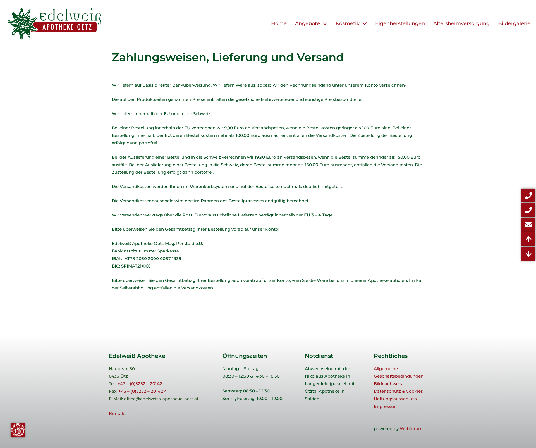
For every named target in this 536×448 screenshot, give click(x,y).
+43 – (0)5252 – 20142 (140, 383)
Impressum (386, 406)
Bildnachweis (388, 383)
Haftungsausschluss (395, 398)
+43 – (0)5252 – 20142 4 (142, 391)
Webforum (411, 428)
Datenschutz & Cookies (398, 391)
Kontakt (117, 413)
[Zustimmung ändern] (18, 430)
